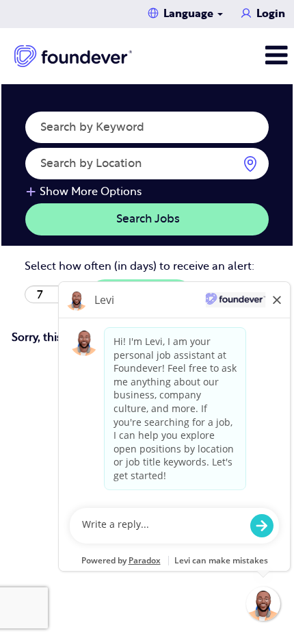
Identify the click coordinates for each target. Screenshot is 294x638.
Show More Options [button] (91, 191)
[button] (245, 56)
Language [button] (189, 13)
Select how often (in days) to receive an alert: (139, 266)
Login (270, 13)
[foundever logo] (73, 56)
